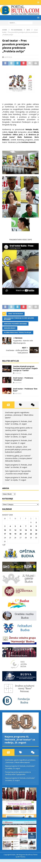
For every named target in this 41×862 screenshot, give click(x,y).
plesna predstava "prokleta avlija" (18, 332)
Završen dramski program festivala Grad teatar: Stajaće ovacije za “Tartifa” (25, 368)
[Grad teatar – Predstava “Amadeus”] (6, 380)
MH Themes (21, 857)
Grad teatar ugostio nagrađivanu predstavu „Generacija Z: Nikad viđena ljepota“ (19, 415)
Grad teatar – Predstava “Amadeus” (23, 379)
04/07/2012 (18, 393)
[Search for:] (20, 23)
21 (26, 534)
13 (20, 530)
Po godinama (16, 30)
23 (36, 534)
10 (5, 530)
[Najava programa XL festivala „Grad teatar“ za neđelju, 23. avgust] (20, 722)
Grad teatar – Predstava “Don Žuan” (25, 390)
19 (15, 534)
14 (26, 530)
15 (31, 530)
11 (10, 530)
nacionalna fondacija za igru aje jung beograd (19, 318)
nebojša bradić (10, 328)
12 (15, 530)
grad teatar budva (15, 314)
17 (5, 534)
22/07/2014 (8, 57)
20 (20, 534)
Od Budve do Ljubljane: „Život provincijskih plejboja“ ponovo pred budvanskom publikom (18, 449)
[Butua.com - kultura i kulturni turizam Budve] (20, 14)
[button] (37, 2)
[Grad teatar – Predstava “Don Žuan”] (6, 391)
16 (36, 530)
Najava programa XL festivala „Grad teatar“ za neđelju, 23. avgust (20, 739)
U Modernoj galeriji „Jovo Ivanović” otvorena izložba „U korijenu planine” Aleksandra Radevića (18, 458)
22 (31, 534)
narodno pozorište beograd (15, 324)
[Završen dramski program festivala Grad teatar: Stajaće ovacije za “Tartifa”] (6, 368)
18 (10, 534)
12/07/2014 (18, 382)
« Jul (3, 545)
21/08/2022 (18, 373)
